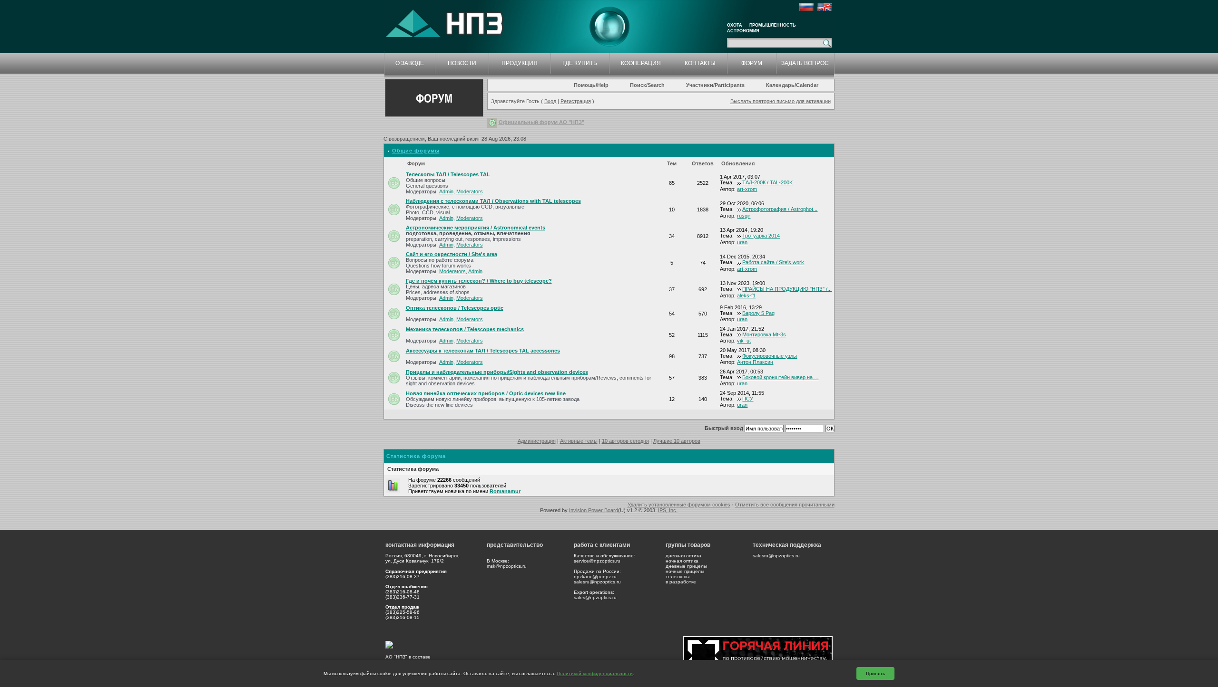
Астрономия (743, 31)
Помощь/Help (591, 85)
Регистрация (575, 101)
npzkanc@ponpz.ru (595, 576)
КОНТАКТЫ (700, 63)
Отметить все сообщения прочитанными (785, 504)
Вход (550, 101)
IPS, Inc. (668, 510)
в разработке (681, 581)
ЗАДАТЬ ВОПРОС (805, 63)
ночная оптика (682, 560)
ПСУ (747, 398)
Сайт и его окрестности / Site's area (451, 254)
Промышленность (772, 25)
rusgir (743, 216)
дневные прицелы (686, 566)
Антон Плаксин (755, 362)
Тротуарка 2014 (761, 236)
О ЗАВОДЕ (409, 63)
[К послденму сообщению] (739, 182)
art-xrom (747, 189)
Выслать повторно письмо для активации (780, 101)
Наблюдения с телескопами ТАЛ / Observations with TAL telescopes (493, 201)
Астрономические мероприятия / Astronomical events (475, 227)
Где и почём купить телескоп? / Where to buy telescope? (479, 281)
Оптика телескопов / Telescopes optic (454, 308)
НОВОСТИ (462, 63)
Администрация (537, 441)
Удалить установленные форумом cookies (679, 504)
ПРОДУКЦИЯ (519, 63)
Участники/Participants (715, 85)
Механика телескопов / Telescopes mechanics (465, 329)
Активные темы (579, 441)
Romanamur (505, 491)
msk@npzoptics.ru (507, 566)
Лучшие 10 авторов (676, 441)
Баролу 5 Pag (758, 313)
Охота (734, 25)
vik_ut (744, 341)
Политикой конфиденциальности (595, 673)
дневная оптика (683, 555)
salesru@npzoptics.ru (597, 581)
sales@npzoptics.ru (595, 597)
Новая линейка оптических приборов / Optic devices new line (486, 393)
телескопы (677, 576)
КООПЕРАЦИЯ (641, 63)
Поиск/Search (647, 85)
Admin (446, 191)
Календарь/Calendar (792, 85)
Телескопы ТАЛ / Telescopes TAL (448, 174)
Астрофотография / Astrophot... (779, 209)
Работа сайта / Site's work (773, 262)
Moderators (469, 191)
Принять (875, 673)
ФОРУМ (751, 63)
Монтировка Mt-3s (764, 334)
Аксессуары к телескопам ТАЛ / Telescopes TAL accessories (483, 350)
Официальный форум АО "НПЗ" (541, 122)
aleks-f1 (746, 295)
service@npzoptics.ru (597, 560)
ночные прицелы (685, 571)
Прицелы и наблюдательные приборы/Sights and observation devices (497, 372)
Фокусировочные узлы (769, 356)
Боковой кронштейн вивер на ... (780, 377)
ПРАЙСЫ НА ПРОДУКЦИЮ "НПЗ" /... (787, 289)
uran (742, 242)
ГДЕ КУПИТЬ (579, 63)
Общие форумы (416, 150)
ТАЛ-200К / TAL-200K (767, 182)
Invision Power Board (593, 510)
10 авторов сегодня (625, 441)
